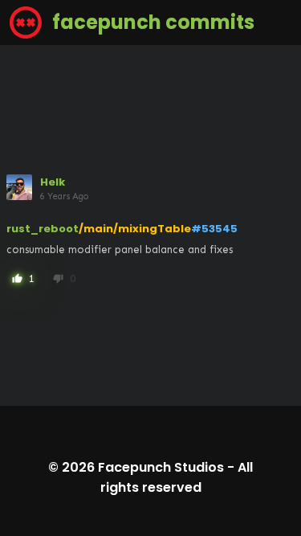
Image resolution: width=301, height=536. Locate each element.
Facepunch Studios (161, 467)
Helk (52, 182)
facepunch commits (151, 22)
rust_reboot (42, 228)
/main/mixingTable (135, 228)
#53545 (214, 228)
